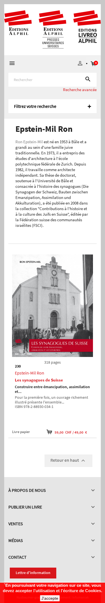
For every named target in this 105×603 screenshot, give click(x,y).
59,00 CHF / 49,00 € (71, 432)
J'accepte (49, 598)
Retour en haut (68, 460)
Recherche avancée (80, 89)
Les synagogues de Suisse (39, 380)
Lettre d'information (33, 572)
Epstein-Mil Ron (29, 373)
